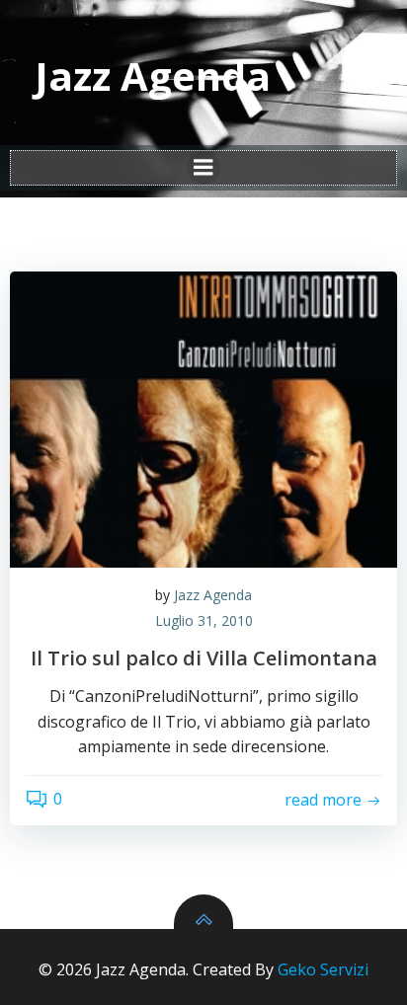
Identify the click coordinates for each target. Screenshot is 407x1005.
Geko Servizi (323, 969)
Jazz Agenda (213, 594)
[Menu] (203, 168)
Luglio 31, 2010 (204, 620)
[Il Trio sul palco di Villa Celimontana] (203, 419)
